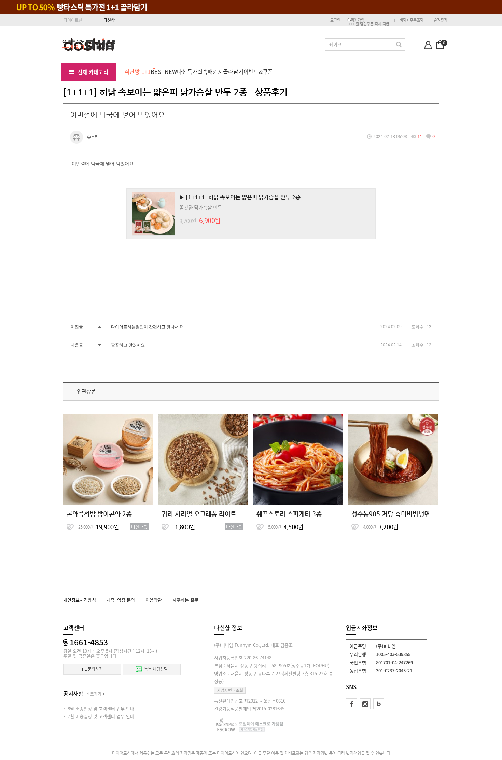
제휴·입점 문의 (121, 600)
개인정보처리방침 (79, 600)
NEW (171, 71)
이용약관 (153, 600)
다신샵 (109, 20)
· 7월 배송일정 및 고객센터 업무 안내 (98, 716)
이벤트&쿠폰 (258, 71)
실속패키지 (210, 71)
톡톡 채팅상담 (155, 669)
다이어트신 (73, 20)
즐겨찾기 (440, 20)
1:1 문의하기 (92, 669)
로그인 (335, 20)
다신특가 (187, 71)
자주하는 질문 (185, 600)
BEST (158, 71)
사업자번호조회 (230, 690)
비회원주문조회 (411, 20)
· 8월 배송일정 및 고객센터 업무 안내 (98, 708)
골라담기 (233, 71)
